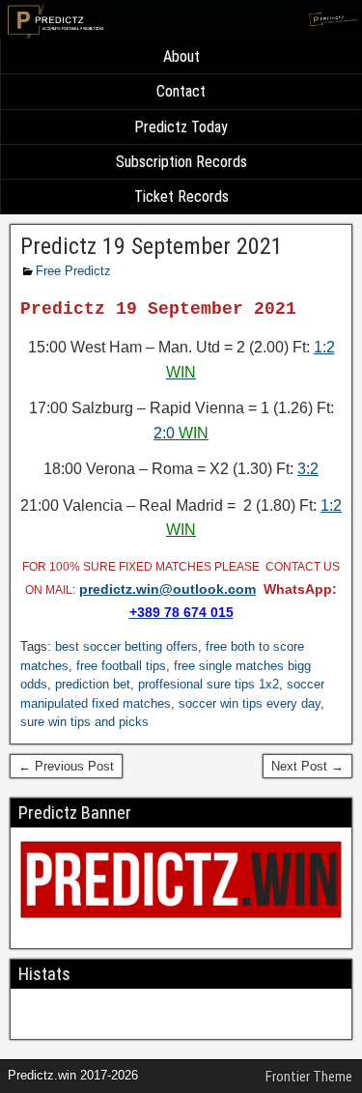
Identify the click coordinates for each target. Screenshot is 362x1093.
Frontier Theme (308, 1076)
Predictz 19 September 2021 (151, 246)
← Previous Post (66, 766)
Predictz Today (181, 127)
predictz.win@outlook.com (167, 589)
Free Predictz (73, 271)
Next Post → (307, 766)
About (181, 56)
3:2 (308, 469)
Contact (181, 91)
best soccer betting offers (126, 646)
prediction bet (92, 684)
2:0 (181, 433)
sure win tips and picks (84, 722)
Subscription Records (181, 162)
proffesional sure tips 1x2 (208, 684)
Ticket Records (181, 196)
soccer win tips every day (249, 703)
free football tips (121, 666)
